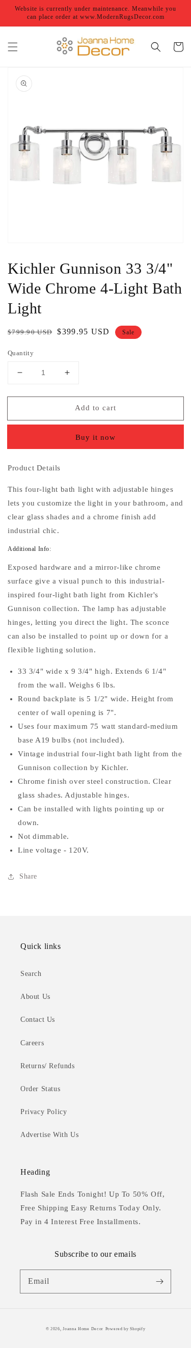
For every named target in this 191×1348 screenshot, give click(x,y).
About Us (35, 996)
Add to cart (95, 408)
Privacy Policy (43, 1112)
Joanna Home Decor (83, 1329)
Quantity (21, 353)
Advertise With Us (49, 1135)
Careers (32, 1043)
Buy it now (95, 437)
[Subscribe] (159, 1281)
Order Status (40, 1089)
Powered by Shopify (125, 1329)
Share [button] (28, 876)
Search (31, 973)
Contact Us (37, 1019)
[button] (13, 47)
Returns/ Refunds (47, 1066)
